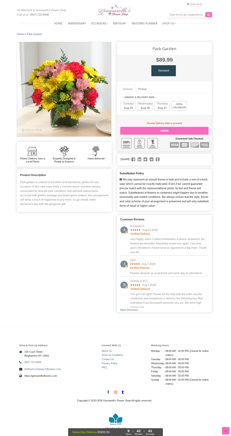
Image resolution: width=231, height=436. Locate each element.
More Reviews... (130, 309)
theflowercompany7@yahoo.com (42, 369)
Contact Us (108, 359)
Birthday (119, 23)
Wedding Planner (144, 23)
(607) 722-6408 (39, 14)
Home (58, 23)
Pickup (142, 89)
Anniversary (77, 23)
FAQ (104, 367)
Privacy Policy (110, 363)
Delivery (128, 89)
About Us (107, 350)
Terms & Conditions (112, 355)
